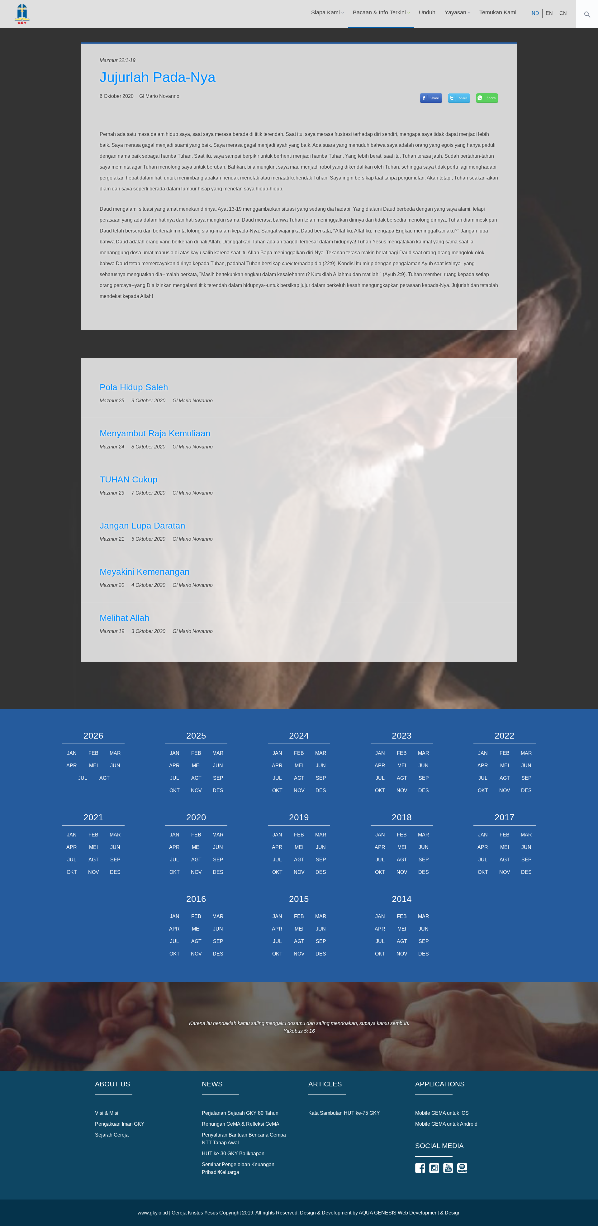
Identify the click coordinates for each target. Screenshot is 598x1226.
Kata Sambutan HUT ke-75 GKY (344, 1113)
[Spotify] (462, 1168)
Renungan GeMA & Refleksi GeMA (240, 1124)
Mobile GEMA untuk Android (446, 1124)
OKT (174, 790)
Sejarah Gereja (112, 1134)
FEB (93, 753)
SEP (218, 778)
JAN (72, 753)
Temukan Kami (497, 12)
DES (218, 790)
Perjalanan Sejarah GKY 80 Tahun (240, 1113)
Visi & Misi (106, 1113)
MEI (93, 765)
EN (549, 13)
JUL (82, 778)
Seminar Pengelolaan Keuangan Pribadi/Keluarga (238, 1168)
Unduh (427, 12)
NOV (196, 790)
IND (534, 13)
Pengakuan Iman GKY (120, 1124)
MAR (115, 753)
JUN (115, 765)
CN (563, 13)
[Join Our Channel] (448, 1168)
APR (71, 765)
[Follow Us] (420, 1168)
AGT (104, 778)
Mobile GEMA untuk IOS (442, 1113)
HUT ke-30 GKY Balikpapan (233, 1153)
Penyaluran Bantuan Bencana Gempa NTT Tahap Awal (244, 1138)
